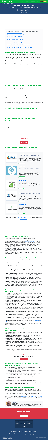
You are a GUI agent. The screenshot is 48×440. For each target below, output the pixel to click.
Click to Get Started (22, 163)
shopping (34, 320)
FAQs (37, 1)
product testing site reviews (29, 241)
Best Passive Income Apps (23, 431)
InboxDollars (7, 88)
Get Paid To (27, 1)
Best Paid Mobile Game (33, 431)
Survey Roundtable (33, 396)
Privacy (42, 437)
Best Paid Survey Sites (14, 431)
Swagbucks (40, 396)
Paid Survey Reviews (20, 1)
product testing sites (24, 396)
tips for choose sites (23, 219)
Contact (37, 437)
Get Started (23, 142)
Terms (45, 437)
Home (2, 3)
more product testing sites (21, 217)
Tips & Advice (33, 1)
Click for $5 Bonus (21, 188)
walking (37, 320)
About (40, 437)
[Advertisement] (24, 21)
